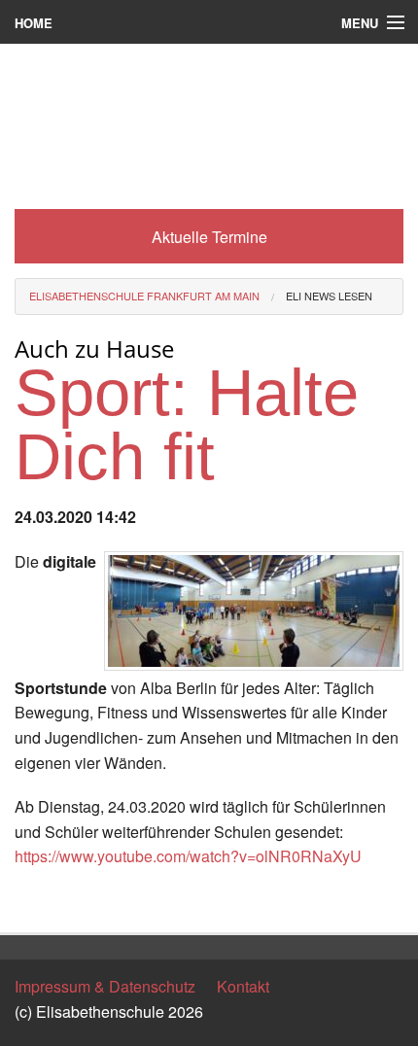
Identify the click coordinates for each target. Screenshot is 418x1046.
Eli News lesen (329, 295)
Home (33, 23)
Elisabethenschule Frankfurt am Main (144, 295)
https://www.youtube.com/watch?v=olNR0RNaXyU (188, 856)
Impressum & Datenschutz (105, 986)
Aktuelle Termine (209, 237)
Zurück (38, 900)
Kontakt (243, 986)
